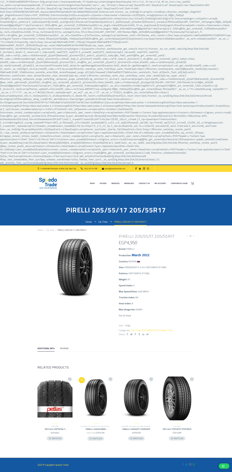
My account (160, 183)
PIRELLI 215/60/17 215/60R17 (136, 429)
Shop (92, 183)
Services (115, 183)
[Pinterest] (135, 334)
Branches (129, 183)
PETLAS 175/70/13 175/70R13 (177, 429)
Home (40, 230)
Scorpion (125, 426)
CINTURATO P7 (149, 330)
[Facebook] (136, 168)
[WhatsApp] (148, 168)
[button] (224, 466)
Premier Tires (165, 330)
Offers (103, 183)
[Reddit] (147, 334)
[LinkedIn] (140, 168)
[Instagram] (144, 168)
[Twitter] (131, 334)
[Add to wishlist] (70, 379)
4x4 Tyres (139, 426)
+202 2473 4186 (90, 168)
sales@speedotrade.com (115, 168)
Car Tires (50, 230)
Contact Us (144, 183)
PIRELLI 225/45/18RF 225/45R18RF (96, 429)
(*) (89, 426)
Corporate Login (179, 183)
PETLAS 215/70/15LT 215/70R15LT (55, 429)
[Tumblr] (139, 334)
